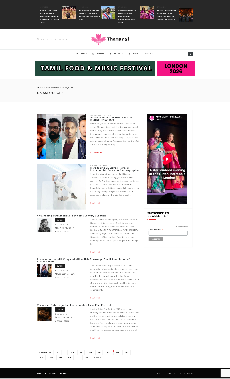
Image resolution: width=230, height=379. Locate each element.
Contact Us (188, 373)
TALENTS (118, 53)
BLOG (135, 53)
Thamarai (108, 115)
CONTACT (148, 53)
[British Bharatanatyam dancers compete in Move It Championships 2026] (44, 12)
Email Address (156, 229)
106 (51, 357)
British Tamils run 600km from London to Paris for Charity (181, 13)
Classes (60, 220)
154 (86, 357)
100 (90, 352)
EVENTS (100, 53)
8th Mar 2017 (95, 165)
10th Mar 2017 (96, 115)
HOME (83, 53)
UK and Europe (55, 87)
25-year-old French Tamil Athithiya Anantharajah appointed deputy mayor (102, 16)
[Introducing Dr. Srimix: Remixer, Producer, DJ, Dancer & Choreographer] (61, 187)
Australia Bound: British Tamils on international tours (111, 118)
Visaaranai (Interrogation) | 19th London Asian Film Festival (74, 305)
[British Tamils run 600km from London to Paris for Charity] (161, 14)
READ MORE (95, 152)
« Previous (45, 352)
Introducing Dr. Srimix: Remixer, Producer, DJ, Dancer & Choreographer (114, 169)
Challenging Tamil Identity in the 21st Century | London (71, 215)
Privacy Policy (172, 373)
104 (126, 352)
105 (41, 357)
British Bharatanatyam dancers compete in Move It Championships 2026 (64, 14)
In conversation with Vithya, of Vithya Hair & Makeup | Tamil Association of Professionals (83, 260)
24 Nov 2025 (176, 7)
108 (69, 357)
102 (108, 352)
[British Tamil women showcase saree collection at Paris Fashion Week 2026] (122, 12)
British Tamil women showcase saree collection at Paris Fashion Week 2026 (141, 14)
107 (60, 357)
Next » (97, 357)
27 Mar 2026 (98, 7)
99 (81, 352)
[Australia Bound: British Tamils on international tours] (61, 136)
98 (72, 352)
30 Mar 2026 (59, 7)
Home (42, 87)
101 (99, 352)
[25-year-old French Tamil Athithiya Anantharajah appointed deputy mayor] (83, 12)
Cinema (60, 309)
